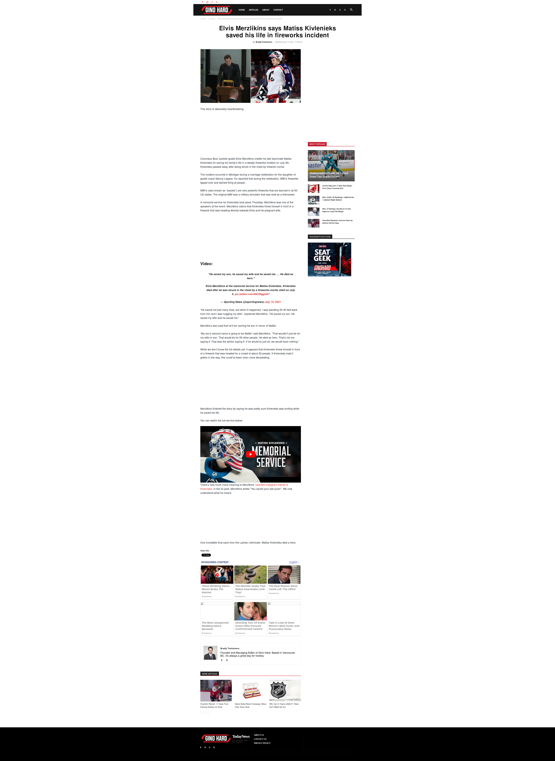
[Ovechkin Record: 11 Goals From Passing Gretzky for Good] (216, 690)
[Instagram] (207, 2)
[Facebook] (202, 2)
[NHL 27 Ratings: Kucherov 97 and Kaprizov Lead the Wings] (313, 211)
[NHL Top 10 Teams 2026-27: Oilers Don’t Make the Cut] (285, 690)
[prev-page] (202, 713)
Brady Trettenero (264, 42)
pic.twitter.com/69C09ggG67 (252, 294)
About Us (328, 2)
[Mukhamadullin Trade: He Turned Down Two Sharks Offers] (331, 165)
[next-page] (207, 713)
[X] (217, 2)
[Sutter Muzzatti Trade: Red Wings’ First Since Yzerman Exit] (313, 188)
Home (242, 9)
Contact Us (338, 2)
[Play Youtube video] (250, 454)
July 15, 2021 (273, 302)
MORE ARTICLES (209, 674)
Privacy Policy (349, 2)
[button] (351, 10)
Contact (278, 9)
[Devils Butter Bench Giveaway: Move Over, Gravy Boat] (250, 690)
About (265, 9)
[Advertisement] (250, 135)
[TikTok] (212, 2)
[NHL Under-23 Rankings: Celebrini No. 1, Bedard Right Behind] (313, 200)
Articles (253, 9)
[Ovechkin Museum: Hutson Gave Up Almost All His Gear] (313, 223)
